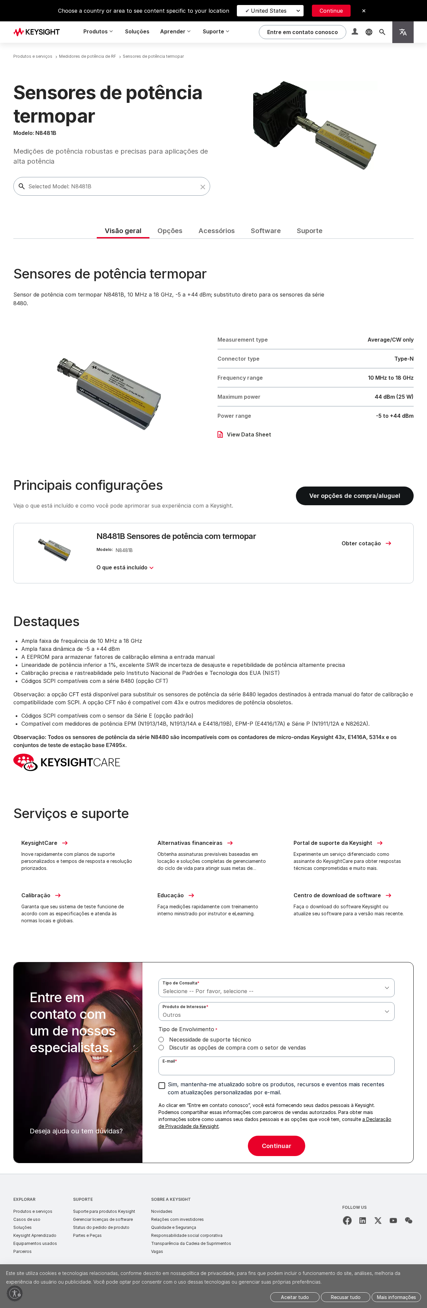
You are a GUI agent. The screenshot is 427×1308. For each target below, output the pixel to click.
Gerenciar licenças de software (103, 1219)
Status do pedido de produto (101, 1227)
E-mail (169, 1061)
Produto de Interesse (185, 1006)
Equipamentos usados (35, 1243)
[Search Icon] (382, 32)
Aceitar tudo (295, 1297)
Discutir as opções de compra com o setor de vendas (237, 1047)
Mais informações (396, 1297)
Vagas (157, 1251)
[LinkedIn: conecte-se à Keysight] (363, 1221)
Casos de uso (26, 1219)
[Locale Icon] (369, 32)
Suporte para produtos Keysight (104, 1211)
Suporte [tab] (310, 231)
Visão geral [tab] (123, 231)
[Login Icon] (356, 32)
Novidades (161, 1211)
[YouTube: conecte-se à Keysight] (393, 1221)
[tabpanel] (213, 706)
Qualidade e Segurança (173, 1227)
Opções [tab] (169, 231)
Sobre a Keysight (171, 1199)
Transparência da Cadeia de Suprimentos (191, 1243)
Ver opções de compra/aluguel (354, 495)
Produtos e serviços (32, 1211)
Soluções (137, 31)
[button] (203, 187)
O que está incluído (121, 567)
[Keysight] (39, 32)
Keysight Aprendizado (34, 1235)
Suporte (83, 1199)
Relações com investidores (177, 1219)
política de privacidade (208, 1273)
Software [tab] (266, 231)
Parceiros (22, 1251)
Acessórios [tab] (216, 231)
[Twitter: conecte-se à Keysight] (378, 1221)
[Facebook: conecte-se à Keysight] (347, 1221)
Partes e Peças (87, 1235)
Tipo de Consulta (180, 982)
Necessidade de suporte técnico (210, 1039)
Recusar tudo (346, 1297)
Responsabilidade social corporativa (187, 1235)
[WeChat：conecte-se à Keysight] (409, 1221)
